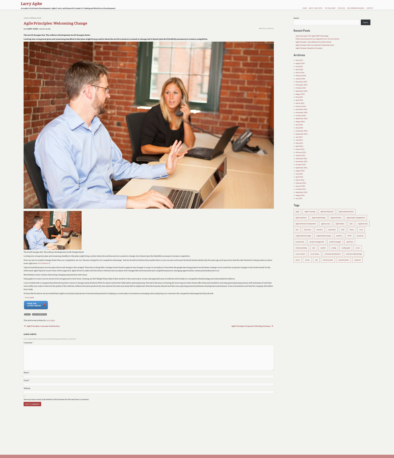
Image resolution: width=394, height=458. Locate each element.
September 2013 (301, 134)
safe (313, 248)
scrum (357, 248)
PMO (350, 236)
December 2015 (301, 82)
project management (317, 242)
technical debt (328, 260)
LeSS (342, 230)
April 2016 (299, 69)
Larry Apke (32, 29)
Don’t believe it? (43, 263)
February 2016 (301, 75)
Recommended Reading (355, 8)
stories (307, 260)
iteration (320, 230)
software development (333, 254)
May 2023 (299, 60)
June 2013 (299, 140)
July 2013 (299, 137)
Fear (297, 230)
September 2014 (301, 118)
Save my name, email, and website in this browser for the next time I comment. (56, 399)
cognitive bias (363, 224)
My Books (341, 8)
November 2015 (301, 85)
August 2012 (300, 171)
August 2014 (300, 122)
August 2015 (300, 94)
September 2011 (301, 192)
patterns (339, 236)
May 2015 (299, 97)
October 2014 (301, 115)
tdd (316, 260)
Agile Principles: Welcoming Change (55, 23)
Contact (369, 8)
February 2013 (301, 152)
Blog (27, 18)
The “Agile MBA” (330, 8)
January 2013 (300, 155)
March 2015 (300, 103)
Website (27, 388)
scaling (333, 248)
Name (27, 373)
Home (305, 8)
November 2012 (301, 161)
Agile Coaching (310, 211)
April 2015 (299, 100)
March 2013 (300, 149)
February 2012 (301, 183)
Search (296, 18)
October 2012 (301, 164)
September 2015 (301, 91)
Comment (28, 343)
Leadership (332, 230)
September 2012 (301, 168)
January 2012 (300, 186)
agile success (325, 224)
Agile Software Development (306, 224)
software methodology (354, 254)
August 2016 (300, 63)
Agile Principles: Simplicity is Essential (309, 48)
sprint (298, 260)
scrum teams (314, 254)
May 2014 (299, 128)
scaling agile (345, 248)
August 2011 (300, 195)
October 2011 (301, 189)
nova (361, 230)
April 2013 (299, 146)
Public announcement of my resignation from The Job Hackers (317, 39)
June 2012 (299, 174)
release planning (301, 248)
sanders (323, 248)
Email (27, 380)
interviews (307, 230)
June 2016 (299, 66)
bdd (351, 224)
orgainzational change (303, 236)
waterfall (357, 260)
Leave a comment (267, 28)
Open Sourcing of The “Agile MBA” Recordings (312, 36)
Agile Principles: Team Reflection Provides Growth (313, 42)
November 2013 (301, 131)
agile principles (39, 314)
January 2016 (300, 79)
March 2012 (300, 180)
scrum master (300, 254)
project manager (335, 242)
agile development (327, 211)
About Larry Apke (315, 8)
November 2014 (301, 112)
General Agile (35, 18)
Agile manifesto (301, 218)
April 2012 (299, 177)
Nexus (352, 230)
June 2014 (299, 125)
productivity (300, 242)
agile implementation (346, 211)
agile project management (356, 218)
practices (360, 236)
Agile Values (340, 224)
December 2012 (301, 158)
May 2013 (299, 143)
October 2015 (301, 88)
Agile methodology (318, 218)
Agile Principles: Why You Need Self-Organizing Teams (315, 45)
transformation (343, 260)
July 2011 (299, 198)
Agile (27, 314)
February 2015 (301, 106)
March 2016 (300, 72)
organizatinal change (323, 236)
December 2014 (301, 109)
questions (349, 242)
